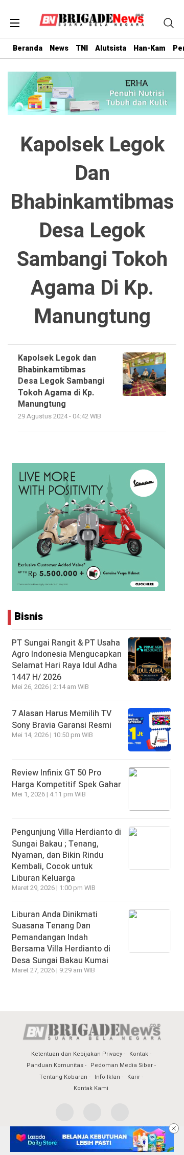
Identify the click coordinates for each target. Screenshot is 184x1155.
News (59, 48)
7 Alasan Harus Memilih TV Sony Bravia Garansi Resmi (61, 719)
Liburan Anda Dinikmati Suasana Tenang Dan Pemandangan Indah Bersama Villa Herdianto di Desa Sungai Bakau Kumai (61, 937)
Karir (133, 1077)
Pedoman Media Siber (121, 1065)
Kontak (138, 1054)
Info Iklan (107, 1077)
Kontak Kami (91, 1088)
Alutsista (110, 48)
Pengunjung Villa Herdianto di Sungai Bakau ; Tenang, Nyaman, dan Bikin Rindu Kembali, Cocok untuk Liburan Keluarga (66, 855)
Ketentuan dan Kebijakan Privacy (76, 1054)
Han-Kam (149, 48)
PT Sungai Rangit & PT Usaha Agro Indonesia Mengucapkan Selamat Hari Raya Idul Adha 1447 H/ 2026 (67, 660)
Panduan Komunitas (55, 1065)
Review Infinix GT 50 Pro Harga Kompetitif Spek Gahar (66, 778)
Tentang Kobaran (63, 1077)
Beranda (27, 48)
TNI (82, 48)
